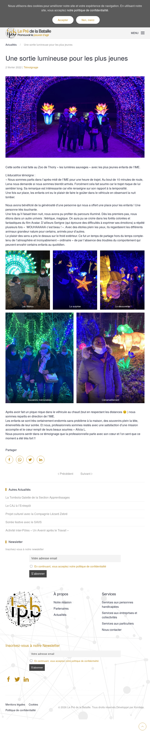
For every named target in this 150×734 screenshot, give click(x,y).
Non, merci (88, 20)
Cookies (33, 704)
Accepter (63, 20)
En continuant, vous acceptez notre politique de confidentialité (70, 566)
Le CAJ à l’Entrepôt (18, 505)
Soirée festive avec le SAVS (23, 522)
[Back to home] (29, 32)
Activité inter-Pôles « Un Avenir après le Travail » (37, 530)
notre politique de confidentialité (87, 10)
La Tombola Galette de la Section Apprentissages (37, 497)
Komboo (139, 707)
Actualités (11, 44)
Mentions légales (15, 704)
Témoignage (31, 67)
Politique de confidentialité (20, 710)
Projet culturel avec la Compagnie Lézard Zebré (36, 514)
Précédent (66, 473)
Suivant (85, 473)
